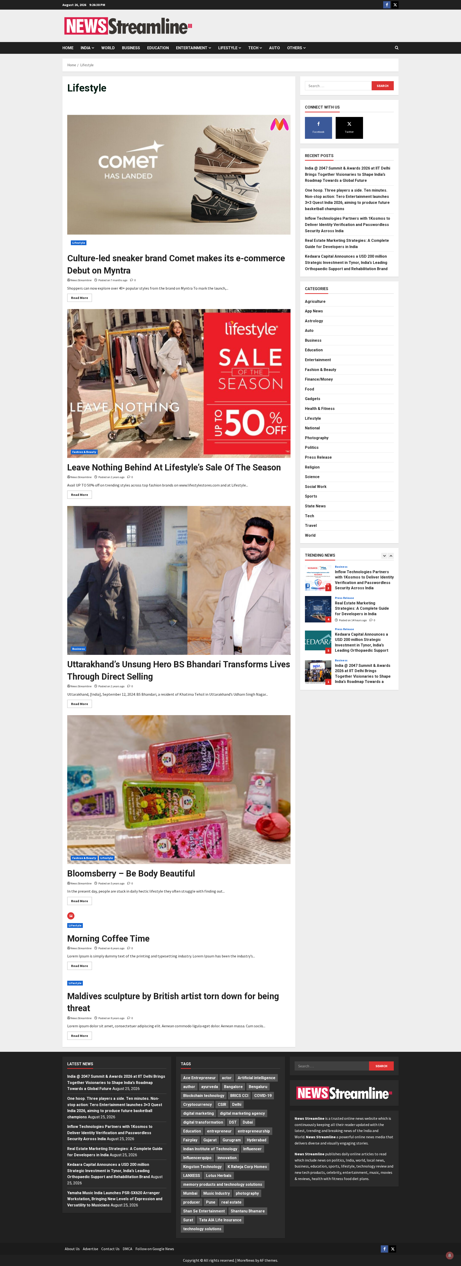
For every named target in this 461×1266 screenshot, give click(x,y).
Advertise (90, 1248)
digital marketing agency (242, 1113)
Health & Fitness (320, 408)
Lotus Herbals (218, 1175)
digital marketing (198, 1113)
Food (309, 389)
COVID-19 (263, 1095)
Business (131, 48)
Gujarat (210, 1140)
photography (247, 1193)
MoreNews (246, 1260)
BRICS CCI (239, 1095)
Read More (81, 298)
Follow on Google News (154, 1248)
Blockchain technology (203, 1095)
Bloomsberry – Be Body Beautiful (131, 874)
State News (315, 506)
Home (67, 48)
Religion (312, 467)
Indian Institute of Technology (210, 1149)
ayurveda (209, 1086)
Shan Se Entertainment (204, 1211)
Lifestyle (227, 48)
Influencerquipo (197, 1158)
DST (233, 1122)
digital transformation (203, 1122)
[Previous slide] (384, 556)
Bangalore (233, 1086)
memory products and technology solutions (222, 1184)
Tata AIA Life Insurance (220, 1220)
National (312, 428)
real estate (231, 1202)
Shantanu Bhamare (248, 1211)
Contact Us (110, 1248)
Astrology (314, 320)
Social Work (316, 486)
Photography (316, 437)
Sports (311, 496)
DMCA (127, 1248)
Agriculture (315, 301)
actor (227, 1078)
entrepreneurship (254, 1131)
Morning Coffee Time (108, 939)
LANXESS (191, 1175)
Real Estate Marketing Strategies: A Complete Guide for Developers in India (318, 578)
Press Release (318, 457)
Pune (210, 1202)
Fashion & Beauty (84, 452)
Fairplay (190, 1140)
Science (312, 476)
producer (191, 1202)
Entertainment (191, 48)
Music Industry (216, 1193)
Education (158, 48)
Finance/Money (319, 379)
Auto (274, 48)
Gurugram (232, 1140)
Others (294, 48)
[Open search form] (397, 47)
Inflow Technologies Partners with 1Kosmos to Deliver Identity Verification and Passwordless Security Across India (347, 224)
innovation (227, 1158)
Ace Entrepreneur (199, 1078)
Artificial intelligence (256, 1078)
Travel (311, 525)
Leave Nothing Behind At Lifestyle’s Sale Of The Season (174, 468)
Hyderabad (256, 1140)
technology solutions (202, 1229)
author (189, 1086)
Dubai (248, 1122)
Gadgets (312, 398)
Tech (253, 48)
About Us (72, 1248)
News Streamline (81, 280)
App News (314, 311)
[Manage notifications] (450, 1255)
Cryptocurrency (197, 1104)
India (86, 48)
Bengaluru (258, 1086)
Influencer (252, 1149)
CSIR (222, 1104)
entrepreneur (219, 1131)
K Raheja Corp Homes (247, 1166)
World (108, 48)
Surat (188, 1220)
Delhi (236, 1104)
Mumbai (190, 1193)
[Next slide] (391, 556)
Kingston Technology (202, 1166)
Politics (312, 447)
